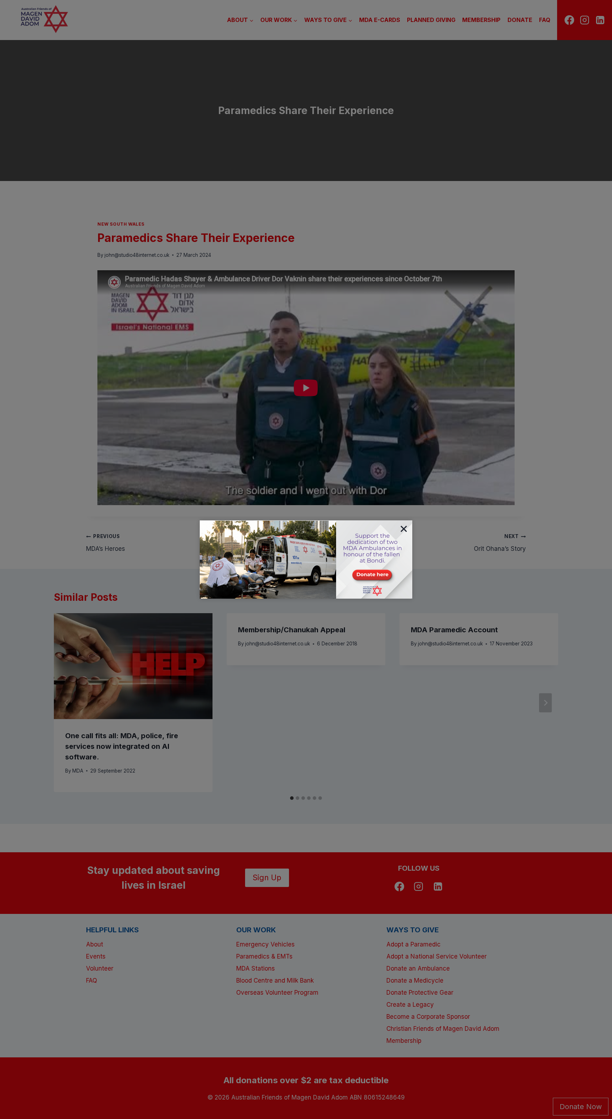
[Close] (403, 529)
